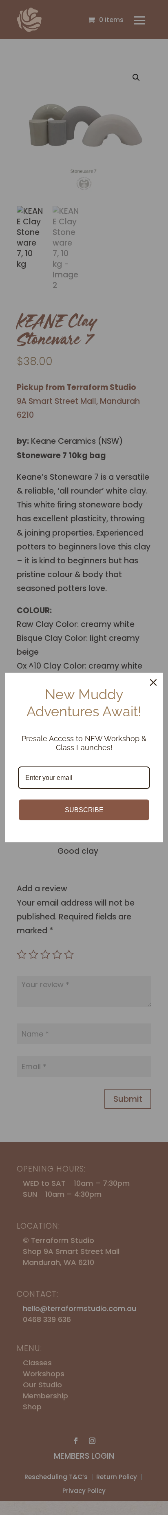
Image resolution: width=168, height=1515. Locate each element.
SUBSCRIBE (84, 809)
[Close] (153, 682)
